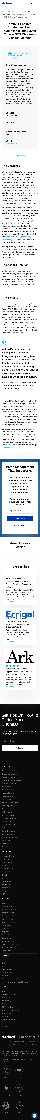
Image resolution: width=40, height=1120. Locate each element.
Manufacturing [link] (6, 888)
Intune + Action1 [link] (7, 872)
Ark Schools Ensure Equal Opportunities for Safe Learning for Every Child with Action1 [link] (19, 671)
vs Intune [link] (5, 865)
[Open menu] (36, 3)
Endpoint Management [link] (9, 774)
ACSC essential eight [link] (9, 825)
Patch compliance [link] (8, 809)
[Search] (31, 3)
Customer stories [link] (7, 972)
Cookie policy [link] (6, 1004)
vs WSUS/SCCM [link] (7, 869)
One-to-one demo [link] (7, 919)
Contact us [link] (5, 1023)
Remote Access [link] (7, 787)
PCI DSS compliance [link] (9, 818)
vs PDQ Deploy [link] (7, 862)
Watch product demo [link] (8, 916)
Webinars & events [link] (8, 913)
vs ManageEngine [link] (8, 856)
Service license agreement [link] (10, 1010)
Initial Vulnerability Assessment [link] (12, 780)
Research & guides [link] (8, 906)
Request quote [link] (6, 840)
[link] (8, 3)
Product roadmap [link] (7, 925)
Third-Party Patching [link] (8, 806)
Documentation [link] (7, 935)
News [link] (4, 963)
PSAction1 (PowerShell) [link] (10, 944)
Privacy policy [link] (6, 1001)
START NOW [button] (20, 155)
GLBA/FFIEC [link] (6, 828)
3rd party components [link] (9, 1020)
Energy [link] (4, 891)
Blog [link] (3, 903)
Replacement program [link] (9, 837)
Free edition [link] (5, 844)
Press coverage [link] (7, 969)
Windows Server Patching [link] (10, 802)
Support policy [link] (6, 1013)
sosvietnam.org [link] (11, 144)
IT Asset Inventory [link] (8, 790)
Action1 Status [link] (6, 951)
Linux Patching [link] (6, 799)
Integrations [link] (5, 932)
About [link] (4, 960)
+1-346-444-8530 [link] (18, 1041)
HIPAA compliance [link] (8, 815)
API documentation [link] (8, 941)
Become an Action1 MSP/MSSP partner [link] (15, 982)
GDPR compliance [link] (8, 1007)
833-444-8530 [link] (33, 1041)
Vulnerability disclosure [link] (9, 994)
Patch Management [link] (8, 771)
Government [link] (6, 884)
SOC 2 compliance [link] (8, 812)
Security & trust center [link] (9, 922)
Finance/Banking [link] (7, 881)
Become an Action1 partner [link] (11, 979)
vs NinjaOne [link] (6, 859)
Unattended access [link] (8, 831)
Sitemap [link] (4, 1026)
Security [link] (4, 991)
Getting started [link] (6, 938)
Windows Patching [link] (8, 793)
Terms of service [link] (7, 997)
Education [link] (5, 875)
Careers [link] (4, 966)
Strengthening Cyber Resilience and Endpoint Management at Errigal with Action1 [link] (18, 624)
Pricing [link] (4, 847)
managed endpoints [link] (12, 447)
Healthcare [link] (5, 878)
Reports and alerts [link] (8, 834)
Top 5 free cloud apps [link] (9, 947)
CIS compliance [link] (7, 821)
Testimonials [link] (6, 976)
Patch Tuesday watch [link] (9, 909)
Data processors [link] (7, 1016)
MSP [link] (3, 894)
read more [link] (10, 601)
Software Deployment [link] (9, 783)
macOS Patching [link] (7, 796)
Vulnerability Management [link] (10, 777)
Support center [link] (6, 928)
